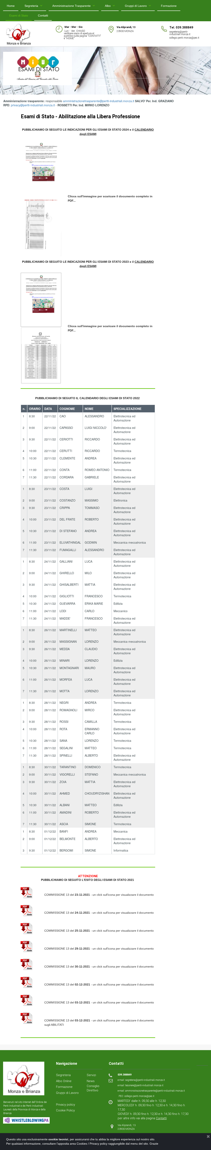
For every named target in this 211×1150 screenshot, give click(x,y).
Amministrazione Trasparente (71, 5)
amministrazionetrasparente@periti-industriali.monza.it (98, 101)
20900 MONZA (125, 31)
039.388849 (124, 1074)
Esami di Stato (18, 15)
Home (11, 5)
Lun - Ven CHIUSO (74, 31)
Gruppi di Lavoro (136, 5)
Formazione (169, 5)
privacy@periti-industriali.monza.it (33, 105)
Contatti (43, 15)
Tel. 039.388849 (181, 27)
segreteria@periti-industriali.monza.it (179, 33)
